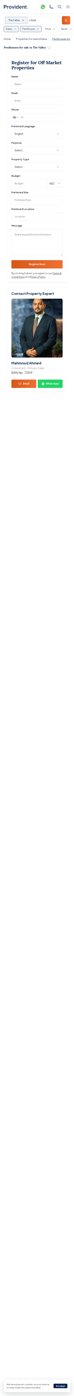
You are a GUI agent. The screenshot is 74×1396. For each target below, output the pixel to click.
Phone (15, 109)
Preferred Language (23, 126)
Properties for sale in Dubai (31, 39)
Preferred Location (22, 209)
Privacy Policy (38, 277)
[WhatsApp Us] (43, 7)
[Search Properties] (59, 7)
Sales (9, 29)
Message (16, 225)
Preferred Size (19, 192)
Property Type (20, 159)
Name (14, 76)
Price (48, 29)
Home (7, 39)
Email (14, 93)
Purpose (16, 142)
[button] (15, 117)
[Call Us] (51, 7)
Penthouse (28, 29)
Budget (15, 175)
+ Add (32, 20)
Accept (60, 1386)
